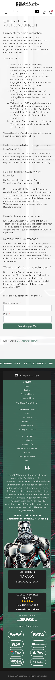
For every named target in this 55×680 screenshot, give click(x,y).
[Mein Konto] (44, 12)
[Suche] (37, 11)
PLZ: (6, 314)
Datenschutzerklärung (28, 340)
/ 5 (27, 601)
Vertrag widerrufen (27, 403)
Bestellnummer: (11, 303)
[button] (6, 13)
